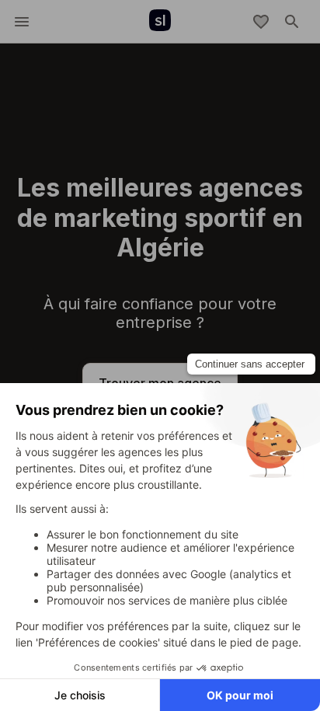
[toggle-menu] (21, 21)
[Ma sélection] (261, 21)
